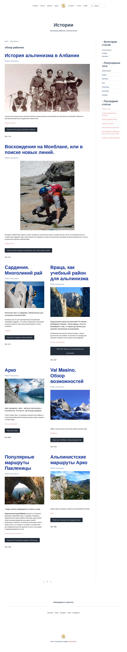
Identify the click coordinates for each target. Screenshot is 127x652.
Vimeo (69, 613)
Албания (13, 123)
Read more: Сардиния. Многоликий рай (19, 337)
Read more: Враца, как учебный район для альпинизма (70, 351)
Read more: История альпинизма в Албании (21, 130)
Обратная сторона (108, 123)
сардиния (8, 331)
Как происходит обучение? (110, 127)
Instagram (63, 613)
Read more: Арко (12, 431)
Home (6, 41)
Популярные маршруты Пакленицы (19, 462)
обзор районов (106, 50)
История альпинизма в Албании (42, 55)
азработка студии (66, 641)
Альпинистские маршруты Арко (68, 459)
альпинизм (105, 91)
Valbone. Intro (106, 109)
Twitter (57, 613)
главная (35, 6)
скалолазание (60, 342)
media (85, 6)
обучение (105, 56)
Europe (7, 123)
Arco (6, 424)
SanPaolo (105, 79)
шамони (7, 244)
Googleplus (76, 613)
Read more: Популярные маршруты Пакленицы (22, 540)
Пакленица (17, 533)
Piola (12, 244)
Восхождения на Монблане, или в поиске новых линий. (44, 149)
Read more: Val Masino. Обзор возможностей (67, 440)
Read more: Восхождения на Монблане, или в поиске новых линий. (28, 250)
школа (42, 6)
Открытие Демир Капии (109, 119)
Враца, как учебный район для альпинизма (69, 273)
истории (71, 6)
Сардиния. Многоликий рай (23, 270)
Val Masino (53, 433)
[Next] (50, 581)
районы (49, 6)
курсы (57, 6)
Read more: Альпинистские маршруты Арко (66, 520)
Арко (10, 369)
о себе (78, 6)
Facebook (50, 613)
